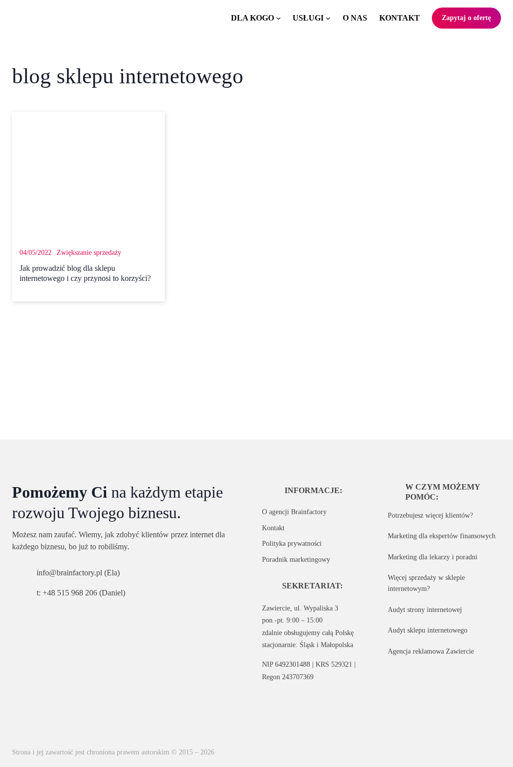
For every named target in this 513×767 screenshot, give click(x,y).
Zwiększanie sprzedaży (89, 252)
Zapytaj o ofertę (466, 18)
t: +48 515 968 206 (67, 592)
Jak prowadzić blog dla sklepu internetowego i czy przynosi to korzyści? (85, 273)
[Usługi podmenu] (328, 18)
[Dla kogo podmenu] (278, 18)
